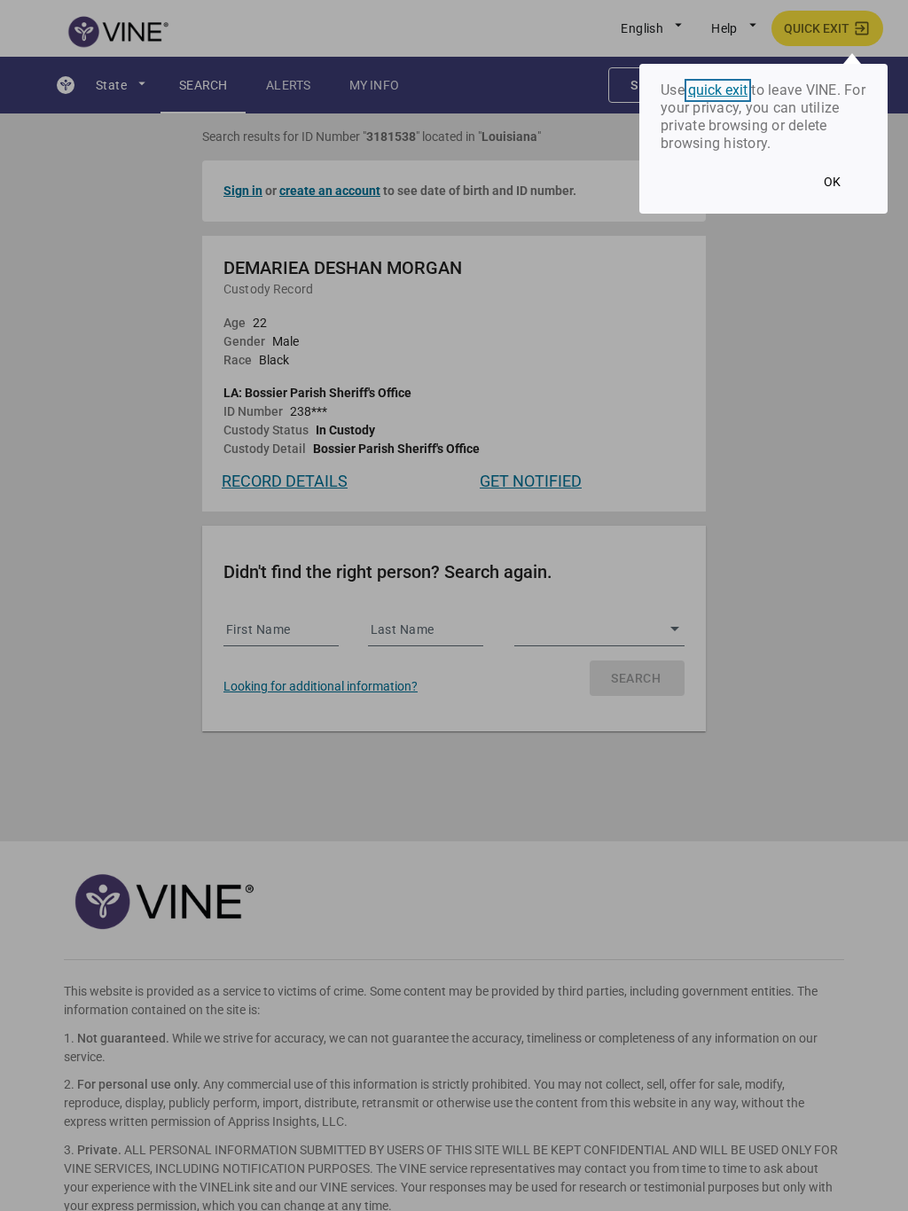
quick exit (718, 90)
